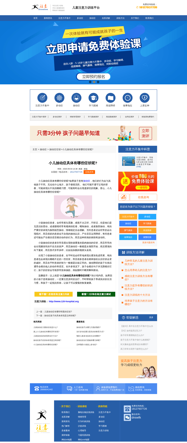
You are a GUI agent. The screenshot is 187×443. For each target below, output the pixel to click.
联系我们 (149, 18)
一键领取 (142, 187)
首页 (35, 18)
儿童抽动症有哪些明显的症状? (58, 312)
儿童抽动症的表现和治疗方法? (45, 336)
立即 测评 (145, 133)
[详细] (138, 167)
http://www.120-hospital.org (64, 301)
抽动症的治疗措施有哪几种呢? (88, 340)
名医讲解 (106, 18)
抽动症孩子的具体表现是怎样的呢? (60, 315)
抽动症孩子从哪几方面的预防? (88, 327)
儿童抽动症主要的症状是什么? (45, 327)
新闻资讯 (48, 18)
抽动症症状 (55, 149)
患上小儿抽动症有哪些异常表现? (46, 332)
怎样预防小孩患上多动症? (86, 345)
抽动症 (92, 18)
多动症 (80, 18)
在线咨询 (89, 172)
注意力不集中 (64, 18)
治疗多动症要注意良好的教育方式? (90, 332)
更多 (151, 317)
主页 (35, 149)
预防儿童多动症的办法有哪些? (88, 336)
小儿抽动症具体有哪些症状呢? (45, 345)
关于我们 (135, 18)
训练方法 (120, 18)
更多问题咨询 (148, 242)
